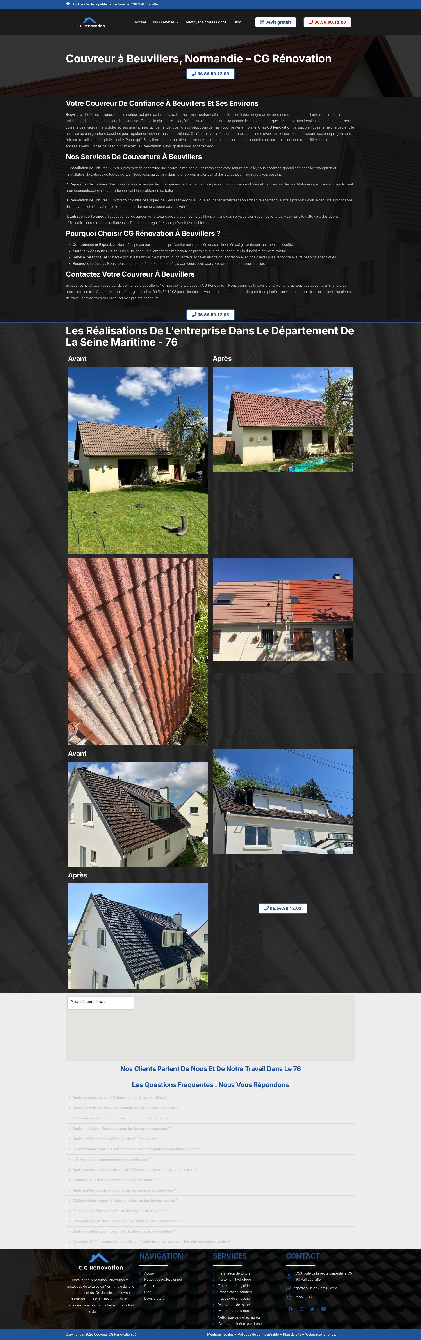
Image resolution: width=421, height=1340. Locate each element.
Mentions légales (220, 1334)
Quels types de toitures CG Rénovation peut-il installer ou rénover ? (125, 1108)
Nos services (164, 22)
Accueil (141, 22)
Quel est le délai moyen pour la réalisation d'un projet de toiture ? (124, 1231)
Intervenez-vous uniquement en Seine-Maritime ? (112, 1159)
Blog (237, 22)
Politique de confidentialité (258, 1334)
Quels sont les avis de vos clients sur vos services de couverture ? (124, 1190)
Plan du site (292, 1334)
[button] (210, 1098)
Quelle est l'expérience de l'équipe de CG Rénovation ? (115, 1139)
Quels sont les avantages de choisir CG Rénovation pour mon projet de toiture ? (135, 1170)
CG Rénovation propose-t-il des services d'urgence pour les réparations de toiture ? (138, 1149)
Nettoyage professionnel (206, 22)
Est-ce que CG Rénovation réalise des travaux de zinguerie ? (120, 1211)
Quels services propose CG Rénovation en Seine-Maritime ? (119, 1098)
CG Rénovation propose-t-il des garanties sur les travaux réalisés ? (125, 1201)
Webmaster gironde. (321, 1334)
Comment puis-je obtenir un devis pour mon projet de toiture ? (121, 1118)
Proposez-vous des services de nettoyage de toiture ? (115, 1180)
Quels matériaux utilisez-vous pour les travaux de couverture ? (122, 1128)
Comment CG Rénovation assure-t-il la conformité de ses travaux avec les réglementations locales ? (151, 1242)
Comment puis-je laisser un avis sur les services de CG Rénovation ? (126, 1221)
